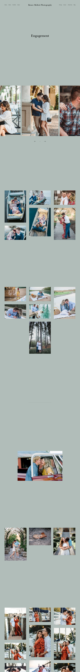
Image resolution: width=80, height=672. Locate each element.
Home (6, 4)
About (10, 4)
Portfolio (14, 4)
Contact (64, 4)
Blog (74, 4)
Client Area (70, 4)
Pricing (60, 4)
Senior (18, 4)
